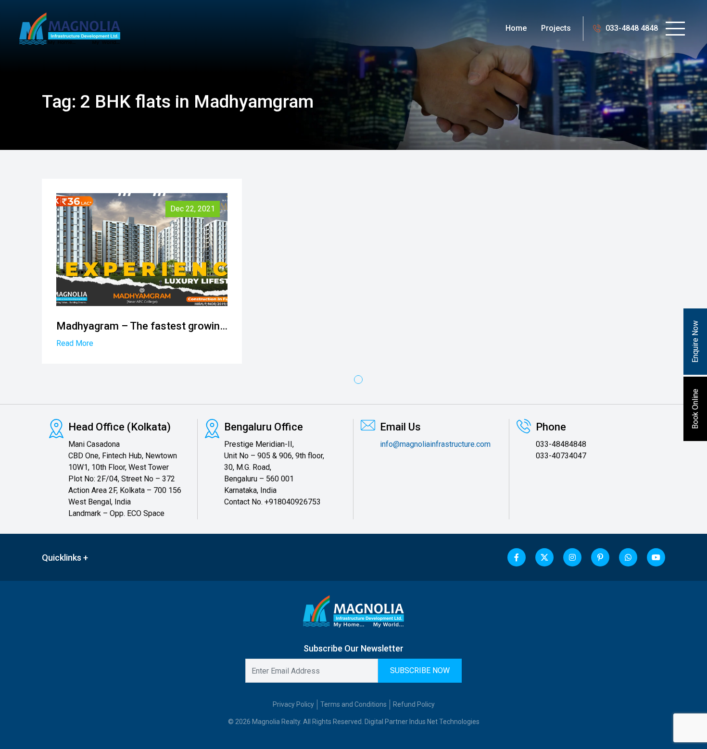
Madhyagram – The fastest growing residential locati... (185, 326)
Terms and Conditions (353, 704)
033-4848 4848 (632, 28)
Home (516, 28)
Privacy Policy (293, 704)
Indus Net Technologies (444, 721)
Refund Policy (414, 704)
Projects (556, 28)
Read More (74, 343)
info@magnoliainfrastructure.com (435, 444)
